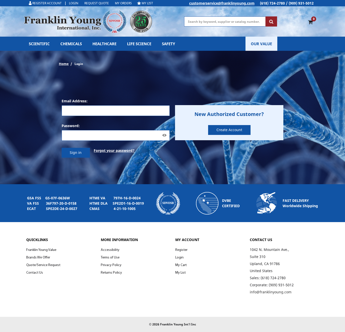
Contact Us (34, 273)
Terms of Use (110, 257)
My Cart (181, 265)
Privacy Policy (111, 265)
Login (179, 257)
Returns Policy (111, 273)
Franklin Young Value (41, 250)
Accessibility (110, 250)
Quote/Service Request (43, 265)
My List (180, 273)
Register (181, 250)
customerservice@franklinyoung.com (222, 3)
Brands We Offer (38, 257)
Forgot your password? (114, 150)
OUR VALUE (261, 43)
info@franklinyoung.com (270, 292)
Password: (71, 125)
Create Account (229, 129)
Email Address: (75, 101)
